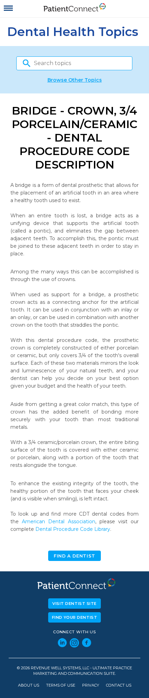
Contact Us (118, 685)
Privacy (90, 685)
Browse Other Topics (74, 80)
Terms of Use (60, 685)
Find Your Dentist (74, 617)
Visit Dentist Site (74, 603)
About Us (28, 685)
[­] (8, 8)
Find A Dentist (74, 556)
